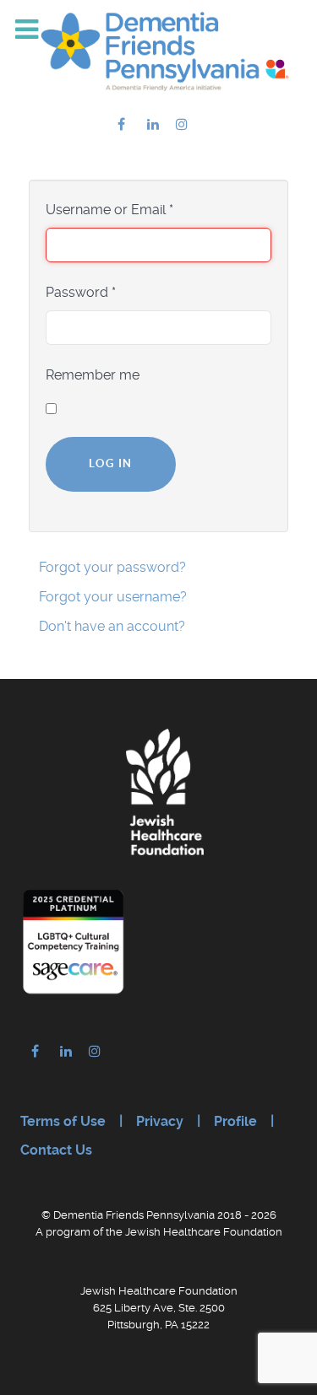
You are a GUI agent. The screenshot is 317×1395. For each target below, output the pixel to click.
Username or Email (109, 210)
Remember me (92, 375)
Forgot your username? (113, 597)
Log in (111, 463)
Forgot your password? (112, 567)
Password (81, 292)
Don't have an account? (112, 626)
